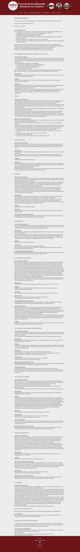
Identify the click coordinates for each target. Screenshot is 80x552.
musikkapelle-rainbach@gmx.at (39, 540)
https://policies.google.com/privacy (51, 447)
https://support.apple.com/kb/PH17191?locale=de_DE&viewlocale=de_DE (34, 135)
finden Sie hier (59, 388)
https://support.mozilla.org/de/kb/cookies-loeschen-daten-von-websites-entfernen (39, 129)
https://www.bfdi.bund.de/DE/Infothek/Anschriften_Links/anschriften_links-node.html (35, 49)
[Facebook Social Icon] (40, 542)
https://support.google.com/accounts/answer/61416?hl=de (35, 133)
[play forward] (71, 6)
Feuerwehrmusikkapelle (31, 4)
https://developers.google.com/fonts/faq (47, 353)
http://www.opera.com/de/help (25, 134)
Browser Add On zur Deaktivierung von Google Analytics (31, 313)
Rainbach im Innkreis (32, 6)
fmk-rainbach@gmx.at (19, 532)
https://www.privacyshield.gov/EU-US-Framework (30, 298)
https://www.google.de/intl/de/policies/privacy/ (27, 468)
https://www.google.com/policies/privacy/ (53, 336)
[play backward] (47, 6)
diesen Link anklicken (28, 316)
